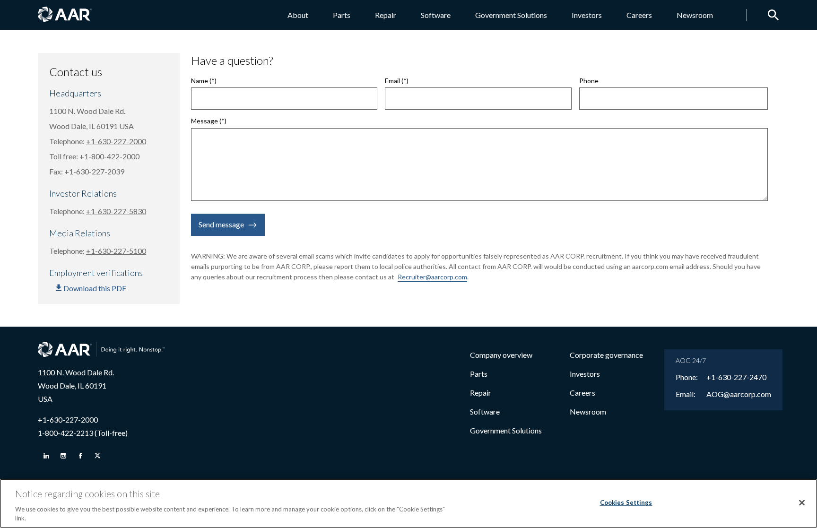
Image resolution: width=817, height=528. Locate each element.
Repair (385, 14)
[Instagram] (63, 455)
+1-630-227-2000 (116, 141)
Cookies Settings (626, 502)
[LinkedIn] (46, 455)
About (297, 14)
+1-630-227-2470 (736, 377)
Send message (221, 224)
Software (436, 14)
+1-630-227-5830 (116, 211)
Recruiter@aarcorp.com (432, 277)
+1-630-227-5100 (116, 250)
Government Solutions (511, 14)
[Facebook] (80, 455)
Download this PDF (94, 288)
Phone (589, 81)
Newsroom (695, 14)
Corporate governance (606, 354)
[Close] (801, 503)
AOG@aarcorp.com (738, 394)
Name (199, 81)
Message (204, 121)
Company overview (501, 354)
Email (392, 81)
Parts (341, 14)
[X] (97, 455)
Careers (639, 14)
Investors (587, 14)
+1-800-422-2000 (109, 156)
